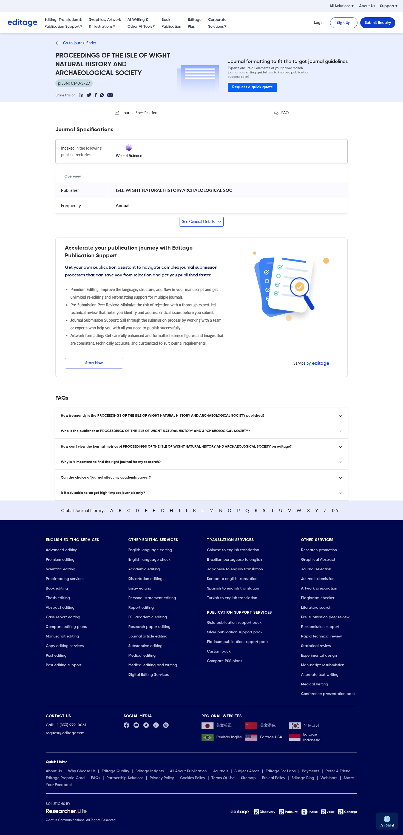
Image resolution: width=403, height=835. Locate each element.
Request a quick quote (252, 87)
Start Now (94, 363)
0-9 (335, 510)
